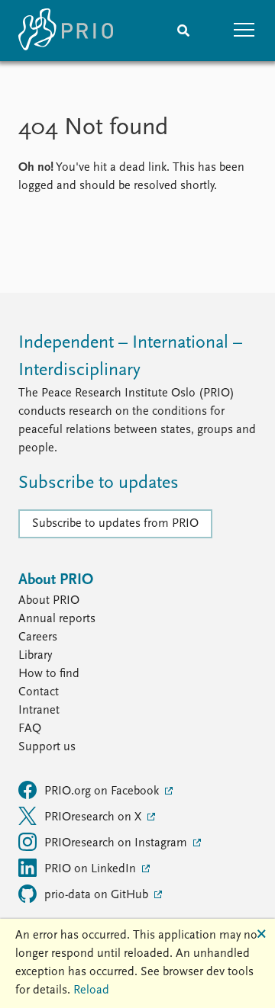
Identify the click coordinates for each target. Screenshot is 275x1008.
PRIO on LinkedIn (91, 869)
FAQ (29, 729)
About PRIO (48, 601)
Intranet (39, 711)
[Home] (65, 30)
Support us (47, 747)
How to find (48, 674)
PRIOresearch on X (94, 817)
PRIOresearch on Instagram (117, 843)
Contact (38, 692)
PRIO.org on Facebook (103, 791)
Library (35, 656)
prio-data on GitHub (97, 895)
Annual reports (56, 619)
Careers (37, 637)
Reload (91, 990)
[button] (244, 30)
